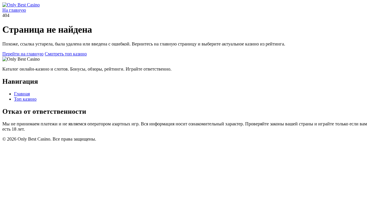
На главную (14, 10)
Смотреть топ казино (66, 53)
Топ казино (25, 99)
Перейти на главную (23, 53)
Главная (22, 93)
